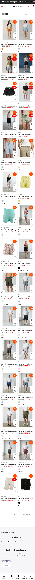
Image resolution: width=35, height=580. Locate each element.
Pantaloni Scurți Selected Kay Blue (12, 397)
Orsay (20, 194)
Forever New (5, 261)
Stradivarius (22, 75)
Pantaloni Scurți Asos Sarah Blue (12, 163)
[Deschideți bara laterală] (2, 292)
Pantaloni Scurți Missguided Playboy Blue (15, 230)
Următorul (26, 514)
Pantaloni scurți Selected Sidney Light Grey (15, 431)
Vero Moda (21, 42)
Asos (19, 104)
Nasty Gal (21, 132)
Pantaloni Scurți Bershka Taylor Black (14, 134)
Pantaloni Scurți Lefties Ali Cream (12, 498)
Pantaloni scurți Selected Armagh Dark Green (16, 297)
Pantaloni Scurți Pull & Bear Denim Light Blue (16, 196)
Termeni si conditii (31, 555)
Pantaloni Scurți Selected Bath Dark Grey (15, 364)
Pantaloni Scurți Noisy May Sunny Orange (15, 44)
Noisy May (4, 42)
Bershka (3, 132)
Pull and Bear (5, 194)
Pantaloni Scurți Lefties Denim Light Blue (14, 78)
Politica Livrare (3, 555)
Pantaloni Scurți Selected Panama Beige (14, 330)
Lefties (3, 75)
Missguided (5, 228)
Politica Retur (10, 555)
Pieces (20, 228)
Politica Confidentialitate (20, 555)
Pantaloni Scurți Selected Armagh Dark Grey (16, 465)
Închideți (32, 1)
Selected (4, 295)
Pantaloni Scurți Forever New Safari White (15, 263)
